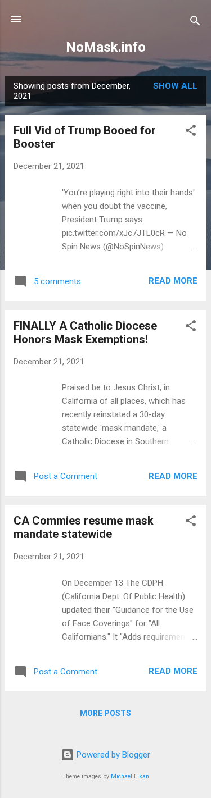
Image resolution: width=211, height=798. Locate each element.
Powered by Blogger (112, 755)
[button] (190, 132)
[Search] (195, 23)
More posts (105, 713)
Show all (175, 86)
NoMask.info (106, 47)
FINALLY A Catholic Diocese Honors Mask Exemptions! (85, 332)
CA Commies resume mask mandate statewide (84, 527)
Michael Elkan (130, 776)
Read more (173, 281)
